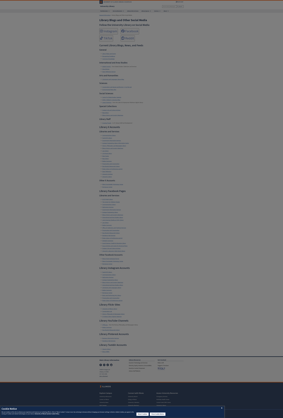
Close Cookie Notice (157, 414)
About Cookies (142, 414)
